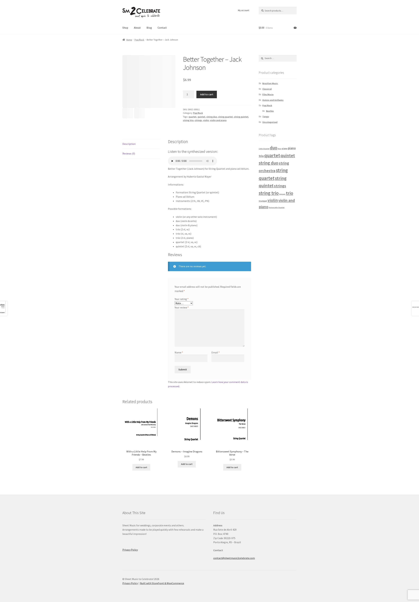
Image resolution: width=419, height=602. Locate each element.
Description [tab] (129, 143)
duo (273, 148)
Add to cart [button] (141, 467)
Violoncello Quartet (276, 207)
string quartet (225, 116)
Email (215, 352)
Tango (265, 116)
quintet (201, 116)
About (137, 27)
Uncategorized (269, 122)
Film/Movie (267, 94)
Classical (267, 88)
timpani (282, 194)
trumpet (263, 201)
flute (279, 149)
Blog (149, 27)
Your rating (182, 299)
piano (284, 148)
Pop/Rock (139, 39)
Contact (162, 27)
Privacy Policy (130, 549)
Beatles (270, 111)
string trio (188, 120)
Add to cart (206, 94)
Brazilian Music (270, 83)
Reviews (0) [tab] (128, 153)
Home (129, 39)
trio (289, 193)
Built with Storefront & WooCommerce (162, 583)
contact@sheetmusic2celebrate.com (234, 558)
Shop (125, 27)
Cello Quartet (264, 149)
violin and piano (218, 120)
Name (179, 352)
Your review (182, 307)
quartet (192, 116)
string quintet (241, 116)
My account (243, 10)
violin (206, 120)
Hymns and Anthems (272, 100)
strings (198, 120)
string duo (211, 116)
